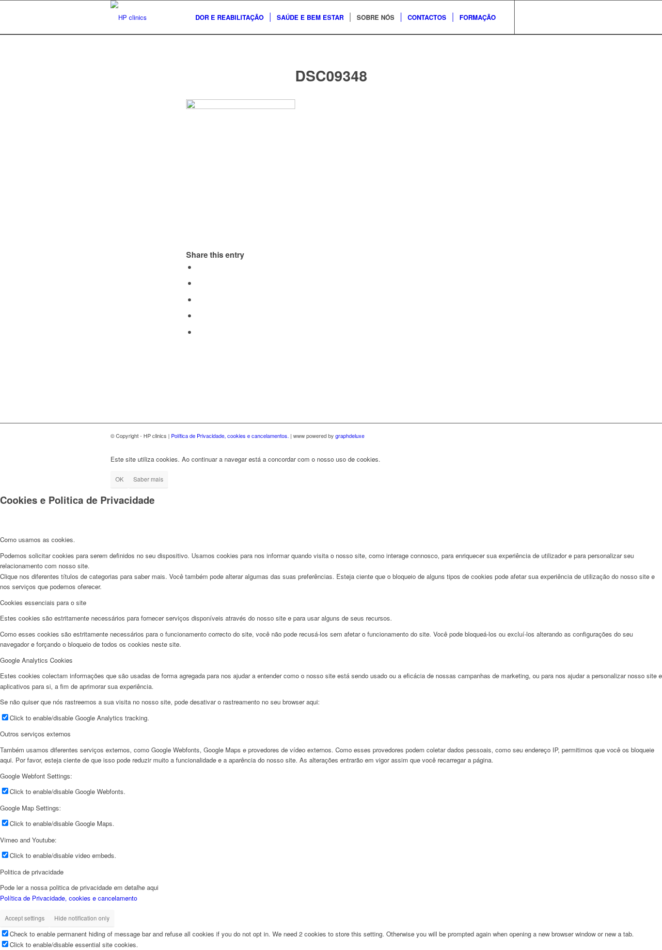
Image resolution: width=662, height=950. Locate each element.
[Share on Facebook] (200, 267)
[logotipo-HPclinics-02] (128, 17)
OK (119, 479)
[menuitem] (229, 17)
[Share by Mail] (200, 332)
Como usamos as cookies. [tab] (37, 539)
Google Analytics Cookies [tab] (36, 660)
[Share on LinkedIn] (200, 315)
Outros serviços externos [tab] (35, 733)
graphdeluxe (349, 435)
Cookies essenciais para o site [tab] (43, 602)
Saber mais (148, 479)
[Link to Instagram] (529, 17)
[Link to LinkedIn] (544, 17)
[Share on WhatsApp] (200, 299)
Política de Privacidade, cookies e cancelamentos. (230, 435)
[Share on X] (200, 283)
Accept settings (25, 918)
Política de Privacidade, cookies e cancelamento (68, 898)
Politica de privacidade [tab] (31, 871)
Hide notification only (82, 918)
